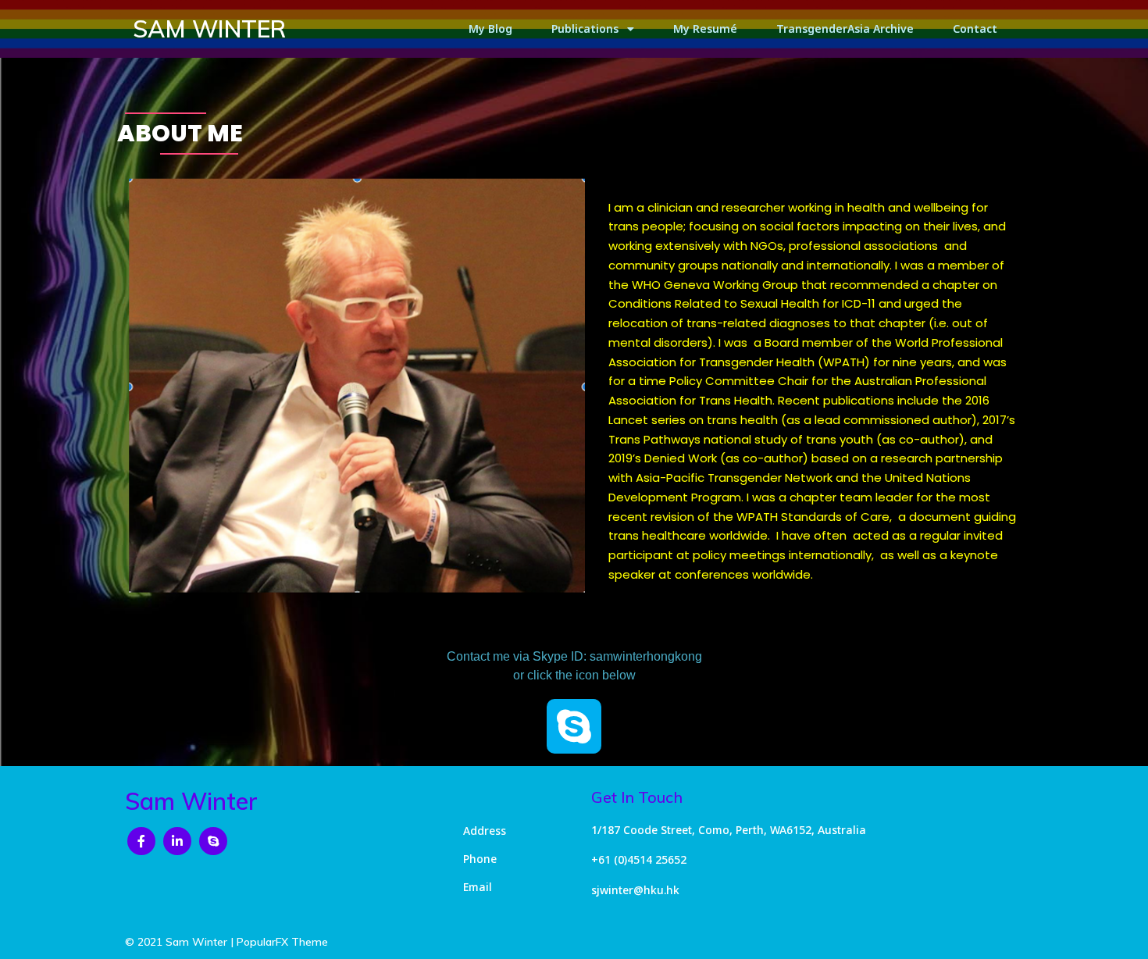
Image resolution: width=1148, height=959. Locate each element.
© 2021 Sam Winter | (181, 942)
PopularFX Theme (282, 942)
